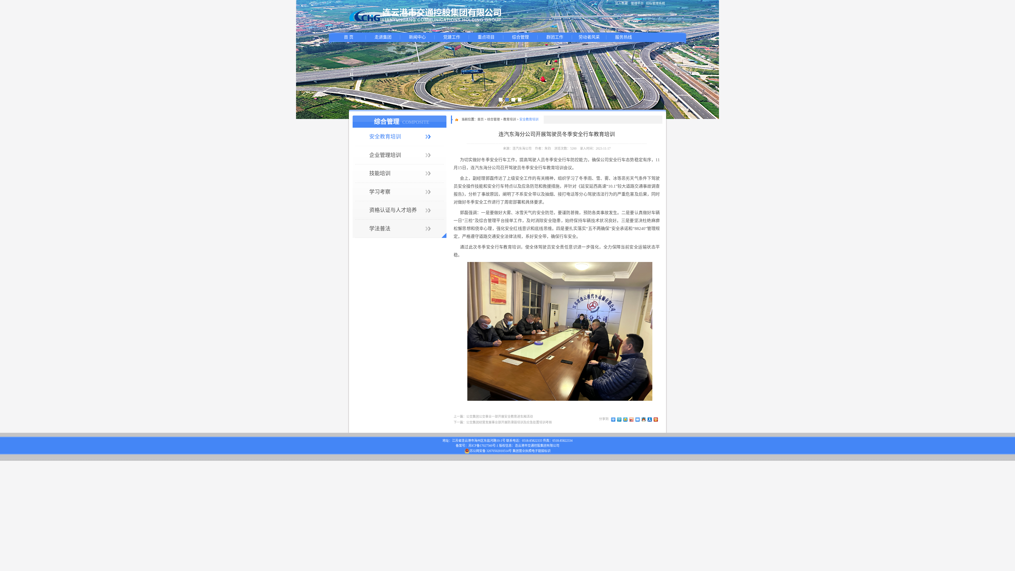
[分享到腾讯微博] (619, 419)
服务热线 (623, 37)
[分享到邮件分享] (637, 419)
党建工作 (451, 37)
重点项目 (486, 37)
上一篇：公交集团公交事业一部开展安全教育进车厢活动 (493, 416)
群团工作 (554, 37)
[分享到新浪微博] (631, 419)
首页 (480, 119)
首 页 (348, 37)
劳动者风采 (589, 37)
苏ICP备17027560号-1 (483, 446)
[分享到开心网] (656, 419)
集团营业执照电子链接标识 (532, 451)
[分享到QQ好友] (644, 419)
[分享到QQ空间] (625, 419)
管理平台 (637, 3)
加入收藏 (621, 3)
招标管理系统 (655, 3)
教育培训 (509, 119)
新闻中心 (417, 37)
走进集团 (383, 37)
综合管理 (520, 37)
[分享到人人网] (650, 419)
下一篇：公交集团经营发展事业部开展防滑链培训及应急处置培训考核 (503, 422)
